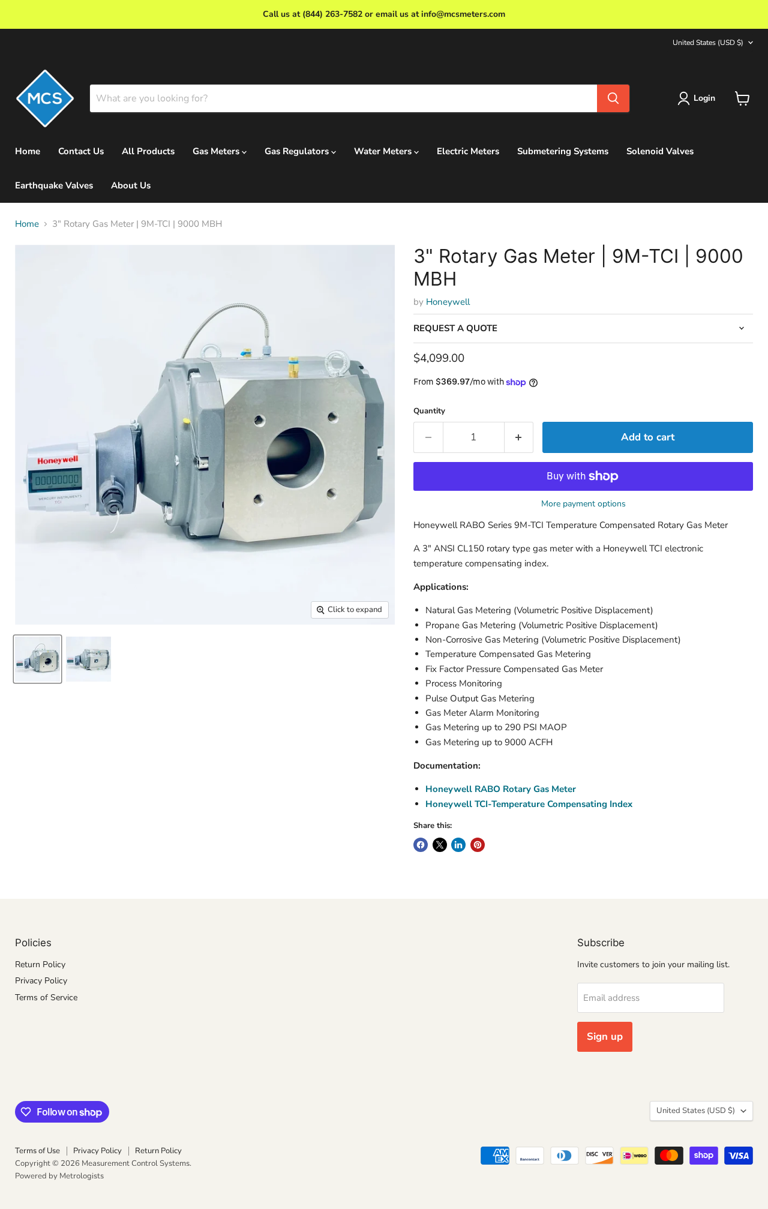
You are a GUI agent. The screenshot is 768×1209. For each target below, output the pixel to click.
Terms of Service (46, 997)
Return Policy (40, 964)
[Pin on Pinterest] (477, 845)
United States (708, 42)
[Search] (613, 98)
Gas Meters (217, 151)
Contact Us (81, 151)
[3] (37, 659)
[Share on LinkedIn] (458, 845)
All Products (148, 151)
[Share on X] (440, 845)
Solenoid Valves (660, 151)
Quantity (429, 411)
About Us (131, 185)
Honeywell (448, 302)
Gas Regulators (298, 151)
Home (27, 151)
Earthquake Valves (54, 185)
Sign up (605, 1036)
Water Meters (384, 151)
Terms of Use (37, 1150)
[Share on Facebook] (420, 845)
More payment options (583, 504)
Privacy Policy (41, 980)
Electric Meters (468, 151)
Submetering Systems (562, 151)
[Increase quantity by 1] (519, 437)
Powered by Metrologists (59, 1176)
